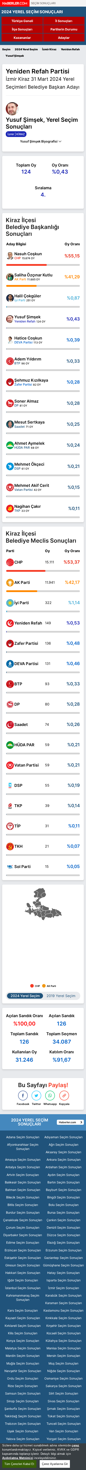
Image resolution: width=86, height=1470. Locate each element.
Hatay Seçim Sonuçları (63, 1273)
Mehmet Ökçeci (29, 464)
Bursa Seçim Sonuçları (63, 1212)
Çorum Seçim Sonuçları (22, 1227)
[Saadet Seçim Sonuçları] (10, 725)
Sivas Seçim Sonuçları (63, 1401)
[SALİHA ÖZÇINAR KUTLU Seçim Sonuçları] (10, 277)
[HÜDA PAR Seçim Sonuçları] (10, 745)
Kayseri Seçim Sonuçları (23, 1318)
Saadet (21, 724)
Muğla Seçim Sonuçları (22, 1363)
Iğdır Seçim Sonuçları (22, 1280)
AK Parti (22, 582)
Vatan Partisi (26, 765)
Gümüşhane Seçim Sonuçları (63, 1265)
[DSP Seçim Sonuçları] (10, 785)
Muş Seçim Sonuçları (63, 1363)
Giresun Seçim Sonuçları (22, 1265)
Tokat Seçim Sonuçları (63, 1416)
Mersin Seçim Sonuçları (63, 1356)
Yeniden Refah (28, 623)
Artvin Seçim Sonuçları (23, 1175)
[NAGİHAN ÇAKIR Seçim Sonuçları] (10, 508)
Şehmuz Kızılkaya (31, 380)
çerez (75, 1445)
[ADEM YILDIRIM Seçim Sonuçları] (10, 361)
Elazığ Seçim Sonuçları (63, 1242)
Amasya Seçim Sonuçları (22, 1159)
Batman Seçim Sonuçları (22, 1190)
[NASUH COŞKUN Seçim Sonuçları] (10, 256)
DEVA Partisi (26, 663)
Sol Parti (22, 866)
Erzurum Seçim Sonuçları (63, 1250)
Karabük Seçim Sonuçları (63, 1295)
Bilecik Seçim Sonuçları (22, 1197)
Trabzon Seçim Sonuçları (23, 1423)
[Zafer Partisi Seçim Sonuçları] (10, 643)
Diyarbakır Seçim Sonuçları (22, 1235)
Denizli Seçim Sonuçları (63, 1227)
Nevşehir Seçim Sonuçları (22, 1371)
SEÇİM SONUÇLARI (43, 3)
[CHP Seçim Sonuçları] (10, 562)
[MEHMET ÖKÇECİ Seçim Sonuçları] (10, 466)
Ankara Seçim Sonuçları (63, 1159)
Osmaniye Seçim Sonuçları (63, 1378)
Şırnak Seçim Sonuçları (63, 1408)
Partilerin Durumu (63, 29)
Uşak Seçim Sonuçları (22, 1431)
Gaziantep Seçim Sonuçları (63, 1258)
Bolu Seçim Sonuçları (64, 1205)
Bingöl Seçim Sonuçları (63, 1197)
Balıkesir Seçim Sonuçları (23, 1182)
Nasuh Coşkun (28, 253)
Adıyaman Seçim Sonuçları (63, 1137)
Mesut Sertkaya (29, 422)
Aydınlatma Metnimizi (17, 1458)
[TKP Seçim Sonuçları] (10, 806)
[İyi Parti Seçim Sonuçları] (10, 603)
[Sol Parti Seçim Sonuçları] (10, 867)
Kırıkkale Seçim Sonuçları (63, 1318)
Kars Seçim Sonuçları (22, 1310)
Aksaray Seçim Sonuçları (63, 1152)
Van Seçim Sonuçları (63, 1431)
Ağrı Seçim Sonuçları (63, 1144)
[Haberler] (15, 5)
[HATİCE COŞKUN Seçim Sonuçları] (10, 340)
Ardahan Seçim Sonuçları (63, 1167)
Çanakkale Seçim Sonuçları (22, 1220)
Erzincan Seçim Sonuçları (23, 1250)
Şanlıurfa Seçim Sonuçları (22, 1408)
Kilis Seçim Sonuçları (22, 1333)
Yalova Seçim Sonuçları (22, 1439)
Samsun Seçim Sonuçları (22, 1393)
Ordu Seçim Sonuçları (22, 1378)
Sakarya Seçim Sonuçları (63, 1386)
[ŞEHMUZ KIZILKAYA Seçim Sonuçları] (10, 382)
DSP (18, 785)
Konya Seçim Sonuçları (22, 1340)
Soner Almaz (26, 401)
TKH (18, 846)
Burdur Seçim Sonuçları (22, 1212)
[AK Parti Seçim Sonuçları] (10, 583)
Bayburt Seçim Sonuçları (63, 1190)
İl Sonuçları (63, 21)
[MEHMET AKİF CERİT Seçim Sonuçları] (10, 487)
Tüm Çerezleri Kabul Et (19, 1464)
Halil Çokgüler (27, 296)
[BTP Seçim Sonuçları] (10, 684)
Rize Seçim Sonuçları (23, 1386)
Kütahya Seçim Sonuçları (63, 1340)
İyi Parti (21, 602)
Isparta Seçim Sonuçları (63, 1280)
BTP (18, 684)
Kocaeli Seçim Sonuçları (63, 1333)
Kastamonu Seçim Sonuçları (63, 1310)
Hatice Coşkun (28, 338)
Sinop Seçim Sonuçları (23, 1401)
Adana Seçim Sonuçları (22, 1137)
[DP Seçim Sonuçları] (10, 704)
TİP (17, 826)
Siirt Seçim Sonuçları (63, 1393)
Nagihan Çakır (27, 506)
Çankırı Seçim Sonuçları (63, 1220)
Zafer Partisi (26, 643)
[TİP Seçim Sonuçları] (10, 826)
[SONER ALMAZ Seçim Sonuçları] (10, 403)
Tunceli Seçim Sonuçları (63, 1423)
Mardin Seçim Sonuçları (22, 1356)
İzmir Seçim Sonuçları (63, 1288)
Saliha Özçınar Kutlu (33, 275)
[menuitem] (40, 893)
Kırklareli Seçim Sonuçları (23, 1326)
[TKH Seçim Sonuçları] (10, 846)
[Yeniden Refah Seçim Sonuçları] (10, 623)
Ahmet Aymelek (29, 443)
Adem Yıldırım (27, 359)
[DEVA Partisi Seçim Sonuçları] (10, 664)
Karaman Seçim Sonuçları (63, 1303)
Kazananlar (22, 37)
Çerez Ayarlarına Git (55, 1464)
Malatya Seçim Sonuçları (22, 1348)
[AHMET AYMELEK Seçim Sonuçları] (10, 445)
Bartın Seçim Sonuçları (63, 1182)
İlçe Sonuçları (22, 29)
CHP (18, 562)
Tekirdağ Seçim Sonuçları (22, 1416)
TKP (18, 805)
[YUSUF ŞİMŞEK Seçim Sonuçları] (10, 319)
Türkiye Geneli (22, 21)
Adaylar (64, 37)
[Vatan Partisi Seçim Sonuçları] (10, 765)
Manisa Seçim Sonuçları (63, 1348)
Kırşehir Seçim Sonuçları (63, 1326)
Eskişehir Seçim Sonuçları (22, 1258)
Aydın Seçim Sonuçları (63, 1175)
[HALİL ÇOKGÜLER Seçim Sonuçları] (10, 298)
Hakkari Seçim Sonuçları (22, 1273)
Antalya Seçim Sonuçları (22, 1167)
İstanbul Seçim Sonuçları (22, 1288)
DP (17, 704)
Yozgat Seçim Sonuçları (63, 1439)
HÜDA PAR (24, 744)
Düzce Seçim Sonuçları (63, 1235)
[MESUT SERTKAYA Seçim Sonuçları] (10, 424)
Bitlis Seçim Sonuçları (22, 1205)
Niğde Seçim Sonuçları (63, 1371)
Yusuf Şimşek (27, 317)
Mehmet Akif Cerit (31, 485)
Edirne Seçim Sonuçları (22, 1242)
